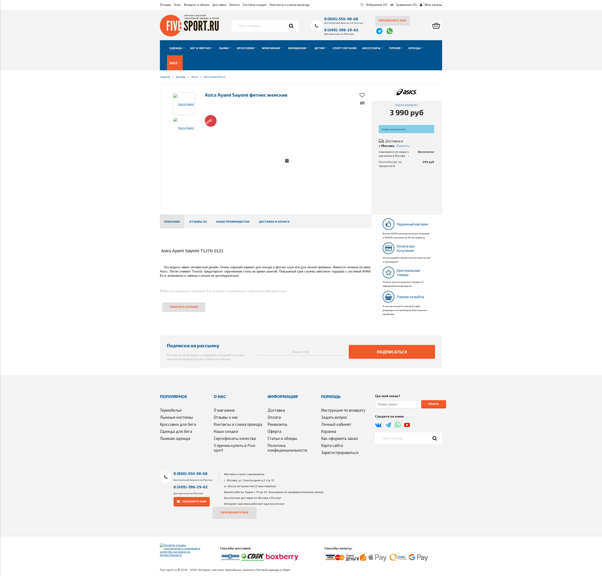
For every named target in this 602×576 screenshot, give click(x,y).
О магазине (224, 410)
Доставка (219, 5)
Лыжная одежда (175, 438)
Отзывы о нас (226, 417)
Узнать (433, 404)
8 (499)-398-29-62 (341, 30)
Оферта (274, 431)
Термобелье (171, 410)
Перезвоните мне (392, 20)
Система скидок (255, 5)
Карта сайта (332, 445)
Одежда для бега (176, 431)
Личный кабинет (336, 424)
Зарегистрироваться (339, 452)
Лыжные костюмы (176, 417)
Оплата (234, 5)
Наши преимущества (233, 221)
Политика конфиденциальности (287, 447)
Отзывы (165, 5)
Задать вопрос (334, 417)
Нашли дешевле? (406, 104)
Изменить (403, 146)
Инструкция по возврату (343, 410)
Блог (177, 5)
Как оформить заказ (339, 438)
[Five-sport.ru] (189, 35)
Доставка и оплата (274, 221)
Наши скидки (226, 431)
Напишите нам (194, 501)
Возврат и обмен (196, 5)
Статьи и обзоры (282, 438)
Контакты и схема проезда (289, 5)
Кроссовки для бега (178, 424)
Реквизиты (277, 424)
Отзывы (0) (198, 221)
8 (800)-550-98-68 (341, 18)
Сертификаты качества (235, 438)
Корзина (328, 431)
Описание (172, 221)
